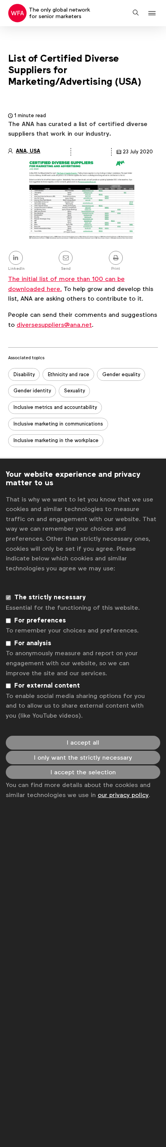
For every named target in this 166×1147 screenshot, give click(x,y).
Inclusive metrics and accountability (55, 407)
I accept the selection (83, 772)
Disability (24, 374)
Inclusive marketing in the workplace (56, 440)
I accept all (83, 742)
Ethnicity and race (68, 374)
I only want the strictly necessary (83, 757)
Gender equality (121, 374)
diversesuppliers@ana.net (54, 324)
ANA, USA (28, 151)
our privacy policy (123, 794)
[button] (153, 13)
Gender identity (32, 390)
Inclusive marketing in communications (58, 423)
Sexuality (74, 390)
